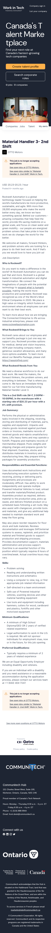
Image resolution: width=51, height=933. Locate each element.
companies (11, 126)
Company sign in (37, 6)
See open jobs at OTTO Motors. (24, 167)
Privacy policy (19, 749)
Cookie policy (32, 749)
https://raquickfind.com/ (15, 360)
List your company (38, 11)
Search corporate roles (25, 76)
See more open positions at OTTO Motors (25, 723)
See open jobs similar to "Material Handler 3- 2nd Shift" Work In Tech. (26, 172)
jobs (22, 126)
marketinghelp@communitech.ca (25, 910)
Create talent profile (25, 66)
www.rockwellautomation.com (18, 324)
